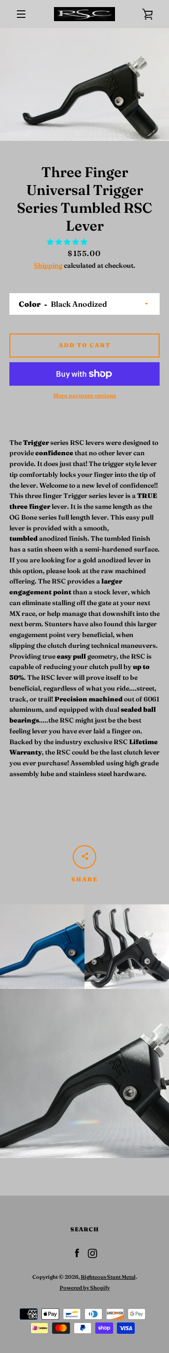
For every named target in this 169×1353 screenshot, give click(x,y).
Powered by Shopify (85, 1287)
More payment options (84, 395)
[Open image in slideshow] (84, 84)
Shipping (48, 265)
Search (84, 1229)
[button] (68, 242)
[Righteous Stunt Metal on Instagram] (92, 1253)
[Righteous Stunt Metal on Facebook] (77, 1253)
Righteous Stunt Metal (108, 1277)
